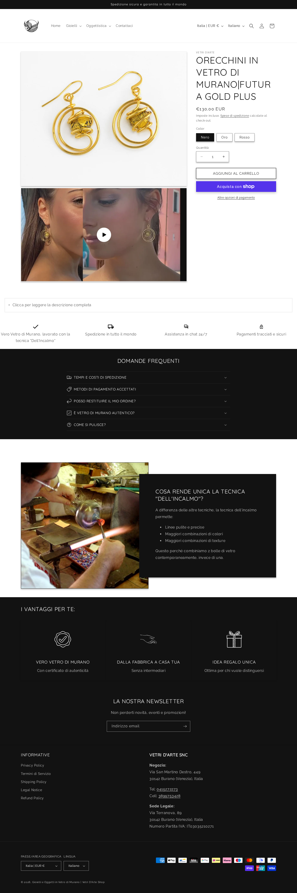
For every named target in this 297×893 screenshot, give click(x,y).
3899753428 (169, 796)
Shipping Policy (34, 782)
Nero (205, 137)
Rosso (244, 137)
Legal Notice (31, 790)
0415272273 (167, 789)
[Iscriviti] (185, 726)
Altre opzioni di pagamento (236, 197)
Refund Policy (32, 798)
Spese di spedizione (234, 115)
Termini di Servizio (36, 774)
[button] (73, 26)
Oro (224, 137)
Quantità (202, 147)
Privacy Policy (32, 765)
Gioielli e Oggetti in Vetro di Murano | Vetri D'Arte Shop (68, 882)
